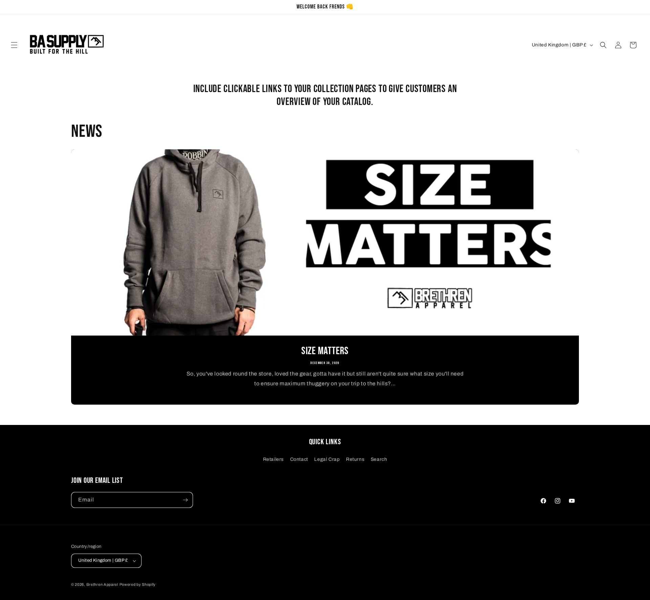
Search (379, 459)
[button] (14, 45)
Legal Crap (327, 459)
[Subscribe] (185, 500)
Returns (355, 459)
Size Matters (325, 351)
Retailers (273, 459)
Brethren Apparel (102, 584)
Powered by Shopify (138, 584)
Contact (299, 459)
